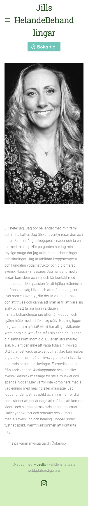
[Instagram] (44, 483)
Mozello (39, 464)
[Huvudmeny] (7, 20)
